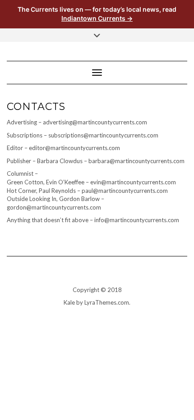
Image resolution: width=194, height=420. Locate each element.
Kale (69, 302)
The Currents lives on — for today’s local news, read (97, 13)
